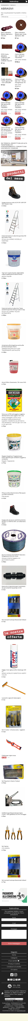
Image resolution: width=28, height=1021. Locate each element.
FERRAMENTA (5, 5)
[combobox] (14, 17)
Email (14, 923)
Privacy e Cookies (14, 964)
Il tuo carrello (13, 961)
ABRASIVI (13, 5)
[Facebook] (11, 975)
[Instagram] (15, 975)
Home (14, 955)
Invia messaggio (14, 943)
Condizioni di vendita (14, 967)
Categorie (14, 958)
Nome (14, 917)
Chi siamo (14, 969)
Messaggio (14, 929)
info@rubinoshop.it (14, 1009)
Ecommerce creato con (14, 1010)
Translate (20, 1000)
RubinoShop (14, 1)
